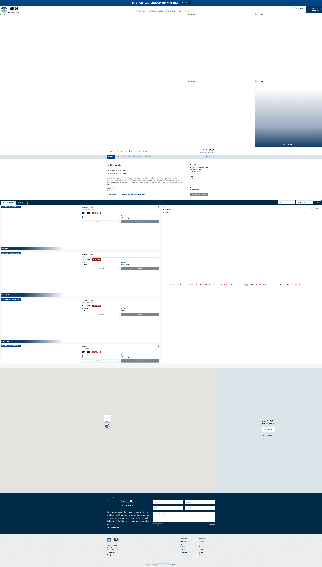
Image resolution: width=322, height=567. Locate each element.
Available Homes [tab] (8, 203)
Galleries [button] (160, 11)
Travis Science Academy (195, 170)
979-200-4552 (129, 505)
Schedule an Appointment (198, 194)
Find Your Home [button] (140, 11)
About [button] (180, 11)
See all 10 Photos (287, 145)
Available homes (120, 157)
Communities (183, 539)
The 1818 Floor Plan (100, 314)
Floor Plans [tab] (21, 203)
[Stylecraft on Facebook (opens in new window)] (108, 555)
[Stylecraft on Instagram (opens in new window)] (111, 555)
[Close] (108, 417)
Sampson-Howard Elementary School (199, 167)
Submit (157, 526)
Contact (187, 11)
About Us (182, 549)
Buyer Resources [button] (171, 11)
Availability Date (301, 202)
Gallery (182, 544)
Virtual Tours (183, 547)
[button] (263, 284)
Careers (201, 552)
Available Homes (184, 541)
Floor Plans (131, 157)
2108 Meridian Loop (87, 254)
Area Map (147, 157)
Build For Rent (152, 11)
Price (281, 202)
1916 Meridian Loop (87, 300)
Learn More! (185, 3)
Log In (302, 8)
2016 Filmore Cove (87, 347)
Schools (139, 157)
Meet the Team (184, 552)
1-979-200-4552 (111, 553)
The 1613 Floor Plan (100, 222)
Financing (201, 541)
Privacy (201, 555)
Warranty (201, 547)
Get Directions (267, 435)
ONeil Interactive (172, 564)
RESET (318, 202)
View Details (140, 222)
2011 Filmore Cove (87, 208)
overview (110, 157)
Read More (109, 190)
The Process (202, 539)
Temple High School (195, 172)
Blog (200, 544)
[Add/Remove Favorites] (159, 207)
